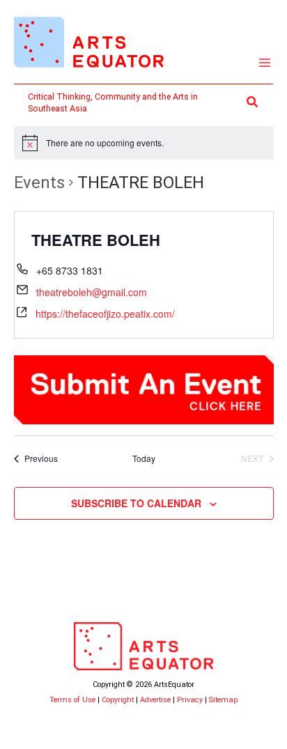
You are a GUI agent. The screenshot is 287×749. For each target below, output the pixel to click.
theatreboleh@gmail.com (91, 292)
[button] (253, 102)
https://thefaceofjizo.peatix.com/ (105, 314)
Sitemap (223, 699)
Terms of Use (72, 699)
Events (39, 182)
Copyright (118, 699)
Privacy (190, 699)
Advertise (155, 699)
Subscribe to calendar (136, 503)
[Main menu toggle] (265, 63)
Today (143, 458)
